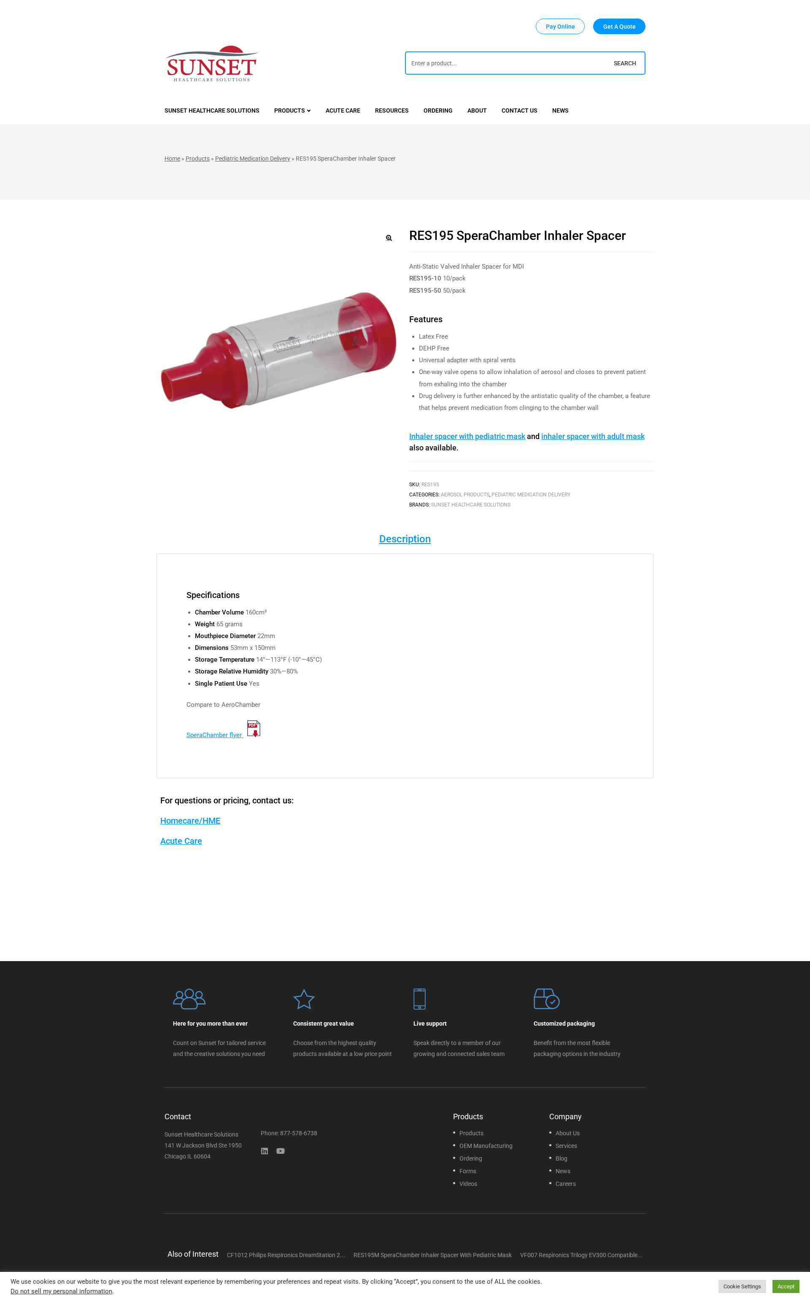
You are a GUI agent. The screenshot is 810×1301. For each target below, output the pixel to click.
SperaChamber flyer (214, 735)
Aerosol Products (465, 495)
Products (198, 158)
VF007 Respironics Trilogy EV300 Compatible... (581, 1255)
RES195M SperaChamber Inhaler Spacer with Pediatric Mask (433, 1255)
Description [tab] (405, 539)
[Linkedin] (264, 1151)
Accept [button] (786, 1286)
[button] (560, 26)
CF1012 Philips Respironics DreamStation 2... (286, 1255)
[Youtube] (280, 1151)
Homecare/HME (190, 821)
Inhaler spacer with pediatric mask (467, 436)
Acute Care (181, 841)
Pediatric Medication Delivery (252, 158)
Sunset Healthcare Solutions (470, 505)
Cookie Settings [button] (742, 1286)
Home (172, 158)
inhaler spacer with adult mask (593, 436)
